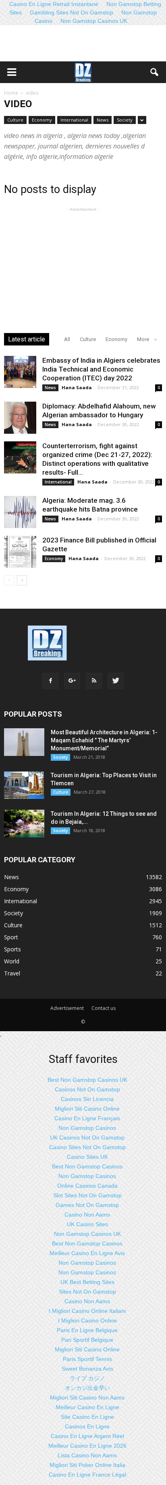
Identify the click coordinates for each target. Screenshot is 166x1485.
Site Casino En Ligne (87, 1417)
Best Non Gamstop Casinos (87, 1166)
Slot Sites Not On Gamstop (87, 1195)
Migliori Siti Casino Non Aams (87, 1397)
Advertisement (67, 1008)
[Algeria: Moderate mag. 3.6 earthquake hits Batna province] (20, 512)
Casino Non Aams (87, 1214)
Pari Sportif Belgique (87, 1340)
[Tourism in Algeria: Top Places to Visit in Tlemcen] (24, 785)
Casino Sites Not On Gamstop (87, 1147)
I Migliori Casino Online (87, 1320)
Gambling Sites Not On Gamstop (71, 12)
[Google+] (72, 681)
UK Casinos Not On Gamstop (87, 1137)
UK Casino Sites (87, 1224)
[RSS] (94, 681)
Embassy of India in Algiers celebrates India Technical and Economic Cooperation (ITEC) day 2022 (101, 369)
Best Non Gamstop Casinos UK (87, 1080)
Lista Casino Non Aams (87, 1455)
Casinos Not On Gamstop (87, 1089)
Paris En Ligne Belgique (87, 1330)
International (74, 120)
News (102, 120)
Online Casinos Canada (87, 1185)
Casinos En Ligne (87, 1426)
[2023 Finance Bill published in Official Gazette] (20, 552)
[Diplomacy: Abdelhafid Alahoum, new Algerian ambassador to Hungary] (20, 418)
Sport (11, 937)
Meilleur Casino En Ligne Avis (87, 1253)
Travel (12, 973)
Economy (42, 120)
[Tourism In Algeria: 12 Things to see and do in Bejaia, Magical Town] (24, 823)
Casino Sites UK (87, 1157)
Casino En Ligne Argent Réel (87, 1436)
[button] (154, 72)
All (67, 339)
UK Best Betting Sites (87, 1282)
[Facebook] (50, 681)
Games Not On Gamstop (87, 1205)
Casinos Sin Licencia (87, 1099)
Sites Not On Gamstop (87, 1291)
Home (11, 92)
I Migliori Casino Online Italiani (87, 1311)
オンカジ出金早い (87, 1388)
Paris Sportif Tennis (87, 1359)
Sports (12, 949)
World (11, 961)
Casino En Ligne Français (87, 1118)
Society (125, 120)
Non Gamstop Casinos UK (93, 21)
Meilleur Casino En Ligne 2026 (87, 1445)
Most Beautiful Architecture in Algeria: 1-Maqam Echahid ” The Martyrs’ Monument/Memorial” (104, 740)
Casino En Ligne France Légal (87, 1474)
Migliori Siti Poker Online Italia (87, 1465)
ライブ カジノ (87, 1378)
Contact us (103, 1008)
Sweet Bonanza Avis (87, 1368)
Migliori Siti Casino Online (87, 1108)
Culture (15, 120)
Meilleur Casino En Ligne (87, 1407)
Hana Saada (77, 387)
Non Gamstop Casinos (87, 1128)
